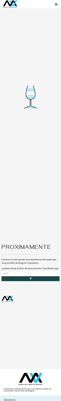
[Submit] (30, 278)
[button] (56, 4)
